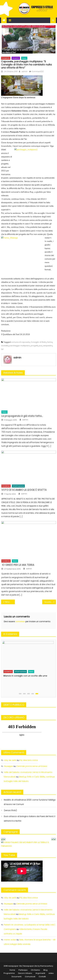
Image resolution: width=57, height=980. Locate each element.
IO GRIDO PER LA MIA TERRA (17, 564)
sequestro (47, 345)
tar (2, 349)
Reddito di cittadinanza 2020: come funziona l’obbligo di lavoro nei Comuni (30, 802)
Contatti (42, 976)
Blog (45, 970)
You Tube (9, 855)
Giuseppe (8, 766)
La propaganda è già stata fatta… (22, 415)
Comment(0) (38, 71)
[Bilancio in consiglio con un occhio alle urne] (27, 654)
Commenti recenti (14, 890)
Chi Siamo (35, 970)
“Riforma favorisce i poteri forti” (10, 602)
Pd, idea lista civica (29, 760)
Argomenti (40, 973)
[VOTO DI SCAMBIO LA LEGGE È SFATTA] (28, 467)
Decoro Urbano (25, 973)
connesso (20, 621)
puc (40, 345)
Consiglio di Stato (38, 342)
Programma (9, 973)
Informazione (18, 486)
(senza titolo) (10, 810)
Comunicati (30, 976)
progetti (34, 345)
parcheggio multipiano (19, 345)
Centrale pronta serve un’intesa (31, 766)
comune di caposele (20, 342)
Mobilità (15, 58)
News (24, 58)
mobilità (4, 345)
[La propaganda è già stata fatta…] (28, 393)
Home (12, 970)
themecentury (46, 966)
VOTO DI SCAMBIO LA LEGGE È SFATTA (24, 489)
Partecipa (23, 970)
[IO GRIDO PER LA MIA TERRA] (28, 539)
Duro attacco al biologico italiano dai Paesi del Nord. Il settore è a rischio (29, 818)
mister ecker (10, 939)
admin (24, 71)
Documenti (16, 976)
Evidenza (6, 58)
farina (49, 342)
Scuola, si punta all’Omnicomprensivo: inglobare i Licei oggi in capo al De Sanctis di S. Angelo (50, 602)
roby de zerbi (10, 760)
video (51, 973)
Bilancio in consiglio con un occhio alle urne (25, 675)
